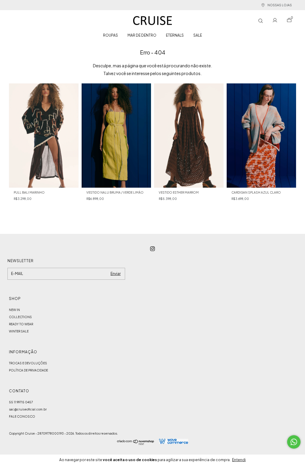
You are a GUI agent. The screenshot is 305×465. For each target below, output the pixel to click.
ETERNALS (175, 35)
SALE (197, 35)
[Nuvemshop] (135, 443)
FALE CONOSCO (22, 416)
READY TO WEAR (21, 324)
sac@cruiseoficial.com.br (28, 409)
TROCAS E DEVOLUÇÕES (28, 363)
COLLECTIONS (20, 317)
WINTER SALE (19, 331)
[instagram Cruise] (152, 248)
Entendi (239, 460)
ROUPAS (110, 35)
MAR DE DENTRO (141, 35)
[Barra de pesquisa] (260, 20)
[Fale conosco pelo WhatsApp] (294, 442)
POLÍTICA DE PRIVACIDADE (28, 370)
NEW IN (14, 310)
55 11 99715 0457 (21, 402)
